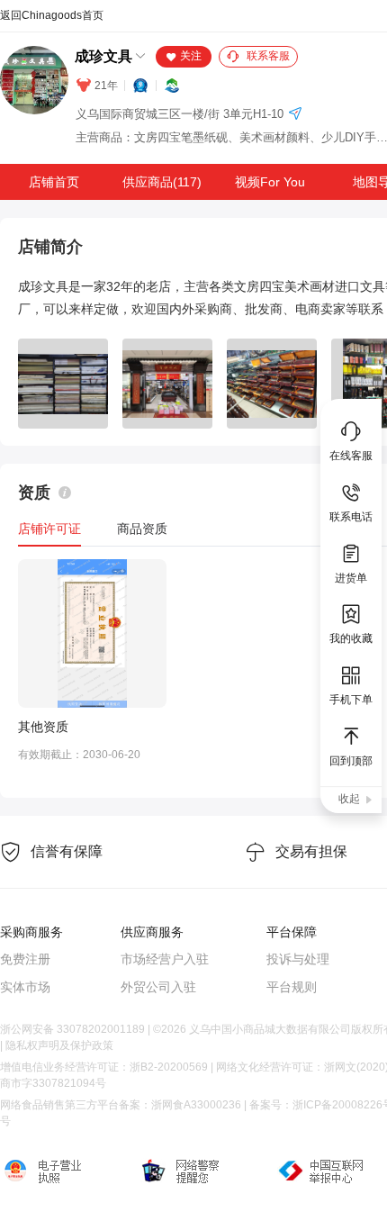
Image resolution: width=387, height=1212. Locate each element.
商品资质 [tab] (142, 528)
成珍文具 (103, 56)
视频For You (270, 182)
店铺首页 (54, 182)
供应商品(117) (162, 182)
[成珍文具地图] (295, 114)
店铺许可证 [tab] (49, 528)
